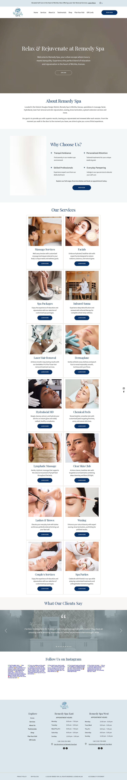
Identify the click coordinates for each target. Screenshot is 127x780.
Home (32, 746)
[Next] (121, 659)
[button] (51, 12)
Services (32, 750)
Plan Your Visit (32, 764)
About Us (32, 753)
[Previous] (6, 659)
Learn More (92, 3)
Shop (32, 761)
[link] (101, 3)
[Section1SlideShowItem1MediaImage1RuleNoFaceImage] (56, 674)
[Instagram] (124, 388)
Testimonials (32, 757)
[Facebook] (124, 391)
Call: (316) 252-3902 (64, 769)
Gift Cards (32, 768)
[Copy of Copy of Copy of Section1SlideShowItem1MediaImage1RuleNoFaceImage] (63, 674)
